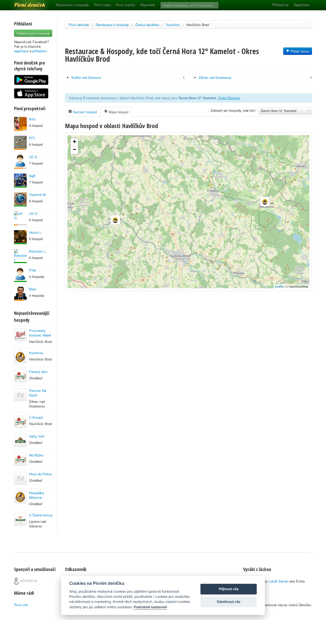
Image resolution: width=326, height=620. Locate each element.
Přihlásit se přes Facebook (33, 33)
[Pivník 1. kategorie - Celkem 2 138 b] (20, 124)
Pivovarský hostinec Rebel (40, 333)
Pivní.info (21, 604)
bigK (32, 175)
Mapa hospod (117, 111)
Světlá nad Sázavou (86, 77)
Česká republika (147, 24)
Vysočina (173, 24)
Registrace (301, 4)
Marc (32, 289)
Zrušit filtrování (229, 97)
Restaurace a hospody (72, 4)
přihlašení (39, 50)
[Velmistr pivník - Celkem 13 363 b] (20, 237)
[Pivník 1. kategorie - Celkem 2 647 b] (20, 143)
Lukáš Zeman (278, 581)
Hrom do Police (40, 474)
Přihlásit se (280, 4)
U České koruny (41, 515)
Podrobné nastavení (150, 607)
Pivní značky (125, 4)
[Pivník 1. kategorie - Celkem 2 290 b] (20, 294)
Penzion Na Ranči (37, 393)
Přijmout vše (229, 589)
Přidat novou (299, 51)
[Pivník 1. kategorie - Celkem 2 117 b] (20, 162)
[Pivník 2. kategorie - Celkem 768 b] (20, 218)
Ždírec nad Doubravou (215, 77)
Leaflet (279, 286)
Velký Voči (37, 436)
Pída (32, 270)
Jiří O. (33, 213)
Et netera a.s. (25, 581)
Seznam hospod (84, 111)
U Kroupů (36, 417)
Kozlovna (36, 352)
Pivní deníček (24, 3)
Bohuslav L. (38, 251)
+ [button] (74, 141)
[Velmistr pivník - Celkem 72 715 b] (20, 180)
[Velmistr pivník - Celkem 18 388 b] (20, 275)
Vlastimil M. (38, 194)
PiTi (32, 137)
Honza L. (35, 232)
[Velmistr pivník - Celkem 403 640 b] (20, 199)
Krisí (32, 119)
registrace (21, 50)
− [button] (74, 149)
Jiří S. (33, 156)
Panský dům (38, 371)
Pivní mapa (102, 4)
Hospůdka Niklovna (36, 495)
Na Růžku (36, 455)
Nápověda (147, 4)
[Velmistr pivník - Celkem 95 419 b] (20, 256)
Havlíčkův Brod (197, 24)
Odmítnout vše (228, 602)
